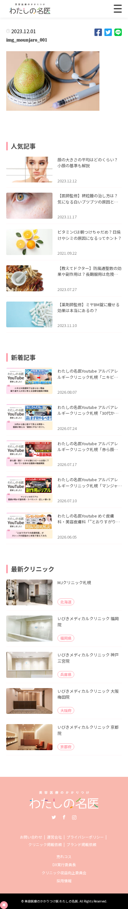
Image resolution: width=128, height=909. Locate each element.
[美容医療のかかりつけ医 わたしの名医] (64, 806)
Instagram (74, 817)
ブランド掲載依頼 (81, 844)
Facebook (64, 817)
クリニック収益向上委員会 (64, 872)
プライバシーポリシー (85, 837)
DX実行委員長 (64, 864)
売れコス (64, 856)
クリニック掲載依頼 (45, 844)
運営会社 (54, 837)
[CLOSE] (118, 9)
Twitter (54, 817)
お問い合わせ (31, 837)
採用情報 (64, 880)
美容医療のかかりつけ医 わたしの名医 (51, 901)
